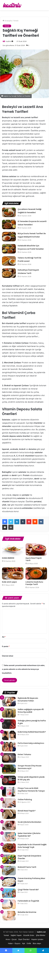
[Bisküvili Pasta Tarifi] (9, 870)
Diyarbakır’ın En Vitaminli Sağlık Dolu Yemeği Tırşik (32, 845)
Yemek (15, 21)
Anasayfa (8, 21)
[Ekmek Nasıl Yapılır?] (9, 814)
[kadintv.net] (12, 5)
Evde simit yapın (9, 582)
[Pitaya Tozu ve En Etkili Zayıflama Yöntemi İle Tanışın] (9, 791)
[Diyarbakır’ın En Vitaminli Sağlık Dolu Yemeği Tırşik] (9, 848)
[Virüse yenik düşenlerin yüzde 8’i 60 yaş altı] (9, 780)
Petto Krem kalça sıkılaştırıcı (31, 743)
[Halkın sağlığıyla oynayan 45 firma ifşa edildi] (9, 713)
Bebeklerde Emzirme (27, 912)
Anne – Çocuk (11, 939)
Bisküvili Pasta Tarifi (27, 867)
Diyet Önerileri (24, 939)
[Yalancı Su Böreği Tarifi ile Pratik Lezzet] (9, 261)
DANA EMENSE (8, 558)
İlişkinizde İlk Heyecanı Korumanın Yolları (28, 699)
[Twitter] (10, 521)
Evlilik (29, 943)
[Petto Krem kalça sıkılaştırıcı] (9, 746)
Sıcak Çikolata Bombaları (29, 822)
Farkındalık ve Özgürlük (28, 901)
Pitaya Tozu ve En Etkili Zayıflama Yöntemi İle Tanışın (31, 789)
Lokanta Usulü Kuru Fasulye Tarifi (34, 583)
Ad (4, 637)
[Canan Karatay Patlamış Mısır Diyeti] (9, 882)
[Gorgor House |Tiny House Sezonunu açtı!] (9, 769)
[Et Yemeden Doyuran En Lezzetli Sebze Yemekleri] (9, 224)
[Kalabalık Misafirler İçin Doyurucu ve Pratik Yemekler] (9, 249)
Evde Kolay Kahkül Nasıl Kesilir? (32, 732)
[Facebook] (4, 521)
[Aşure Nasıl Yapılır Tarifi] (36, 549)
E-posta (6, 646)
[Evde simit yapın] (12, 573)
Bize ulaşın (37, 943)
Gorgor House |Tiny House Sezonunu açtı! (29, 767)
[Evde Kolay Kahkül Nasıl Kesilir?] (9, 735)
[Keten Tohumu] (9, 758)
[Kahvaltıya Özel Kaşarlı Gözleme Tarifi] (9, 273)
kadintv (8, 41)
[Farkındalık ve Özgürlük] (9, 904)
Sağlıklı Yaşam (16, 935)
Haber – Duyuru (14, 943)
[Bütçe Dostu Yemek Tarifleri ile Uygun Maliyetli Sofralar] (9, 236)
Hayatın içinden (37, 939)
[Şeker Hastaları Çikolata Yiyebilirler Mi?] (9, 837)
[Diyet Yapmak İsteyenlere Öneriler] (9, 859)
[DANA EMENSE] (12, 549)
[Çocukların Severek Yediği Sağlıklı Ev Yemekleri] (9, 212)
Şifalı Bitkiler (40, 935)
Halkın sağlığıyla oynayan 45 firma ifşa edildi (31, 710)
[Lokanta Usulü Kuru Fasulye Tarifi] (36, 573)
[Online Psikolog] (9, 803)
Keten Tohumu (24, 754)
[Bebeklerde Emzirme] (9, 915)
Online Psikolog (25, 799)
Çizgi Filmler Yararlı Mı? (28, 889)
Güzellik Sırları (28, 935)
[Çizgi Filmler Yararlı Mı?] (9, 893)
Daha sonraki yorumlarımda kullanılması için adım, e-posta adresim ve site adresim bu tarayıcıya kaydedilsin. (23, 669)
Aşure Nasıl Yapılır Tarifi (34, 559)
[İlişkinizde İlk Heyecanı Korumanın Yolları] (9, 701)
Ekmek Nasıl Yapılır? (27, 810)
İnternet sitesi (7, 656)
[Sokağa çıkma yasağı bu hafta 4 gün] (9, 724)
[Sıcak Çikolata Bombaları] (9, 825)
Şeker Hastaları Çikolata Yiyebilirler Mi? (29, 834)
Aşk (23, 943)
